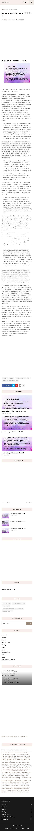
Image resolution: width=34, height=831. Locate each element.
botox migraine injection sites (10, 775)
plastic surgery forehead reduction (12, 783)
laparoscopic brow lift (13, 780)
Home (3, 9)
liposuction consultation (13, 790)
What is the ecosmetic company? (20, 785)
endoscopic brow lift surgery (23, 777)
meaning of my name (11, 9)
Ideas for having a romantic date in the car (14, 761)
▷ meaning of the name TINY (12, 432)
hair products (5, 606)
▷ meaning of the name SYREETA (14, 411)
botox (3, 649)
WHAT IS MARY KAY (17, 770)
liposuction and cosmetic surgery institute (12, 608)
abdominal (4, 637)
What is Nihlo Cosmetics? (9, 787)
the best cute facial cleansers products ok (14, 737)
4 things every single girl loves (21, 759)
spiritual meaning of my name (10, 380)
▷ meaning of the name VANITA (18, 528)
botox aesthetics (6, 603)
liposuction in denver (7, 611)
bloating (4, 645)
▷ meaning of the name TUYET (13, 453)
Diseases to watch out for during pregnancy (17, 764)
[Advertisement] (17, 40)
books (3, 647)
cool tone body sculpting (19, 603)
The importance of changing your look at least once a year (16, 762)
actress (4, 640)
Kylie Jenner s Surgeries (22, 766)
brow (3, 654)
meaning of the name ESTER (23, 378)
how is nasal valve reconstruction (11, 779)
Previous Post (6, 502)
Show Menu (6, 2)
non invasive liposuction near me (15, 792)
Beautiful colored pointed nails (17, 756)
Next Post (29, 502)
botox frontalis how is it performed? (18, 774)
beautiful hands (6, 642)
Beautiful (4, 635)
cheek (3, 657)
